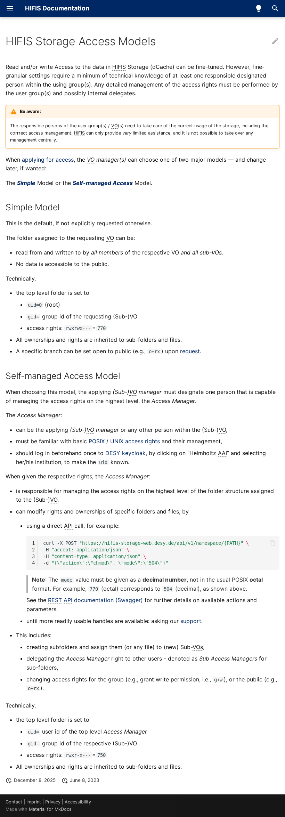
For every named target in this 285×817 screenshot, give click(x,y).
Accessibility (78, 801)
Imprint (33, 801)
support (190, 620)
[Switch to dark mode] (259, 8)
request (190, 351)
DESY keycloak (125, 453)
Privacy (52, 801)
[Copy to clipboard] (272, 543)
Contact (14, 801)
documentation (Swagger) (95, 600)
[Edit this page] (275, 41)
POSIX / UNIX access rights (124, 441)
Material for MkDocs (50, 809)
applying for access (48, 159)
